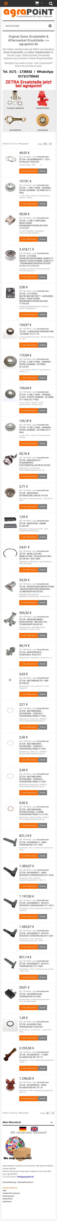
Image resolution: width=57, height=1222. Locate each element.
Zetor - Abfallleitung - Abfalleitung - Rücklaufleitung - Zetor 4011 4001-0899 (35, 556)
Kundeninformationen (11, 1193)
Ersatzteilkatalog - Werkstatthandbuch (18, 1182)
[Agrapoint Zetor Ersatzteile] (22, 1128)
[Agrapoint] (28, 9)
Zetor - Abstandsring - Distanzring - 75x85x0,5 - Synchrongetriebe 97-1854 (32, 779)
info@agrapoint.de (25, 1177)
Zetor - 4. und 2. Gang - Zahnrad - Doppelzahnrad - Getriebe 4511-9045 (35, 430)
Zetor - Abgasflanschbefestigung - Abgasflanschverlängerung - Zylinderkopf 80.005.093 (36, 589)
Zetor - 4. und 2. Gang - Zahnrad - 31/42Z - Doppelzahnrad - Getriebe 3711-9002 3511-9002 (36, 397)
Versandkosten (43, 157)
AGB (4, 1190)
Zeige (40, 144)
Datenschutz (8, 1199)
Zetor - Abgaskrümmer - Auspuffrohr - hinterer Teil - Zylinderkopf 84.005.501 (33, 621)
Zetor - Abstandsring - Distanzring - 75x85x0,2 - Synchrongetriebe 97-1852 (32, 713)
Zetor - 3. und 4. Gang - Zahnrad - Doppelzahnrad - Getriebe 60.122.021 (35, 364)
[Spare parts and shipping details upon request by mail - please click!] (18, 1136)
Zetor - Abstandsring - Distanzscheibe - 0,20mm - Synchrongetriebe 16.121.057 (33, 812)
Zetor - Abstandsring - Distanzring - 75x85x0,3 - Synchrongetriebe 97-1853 (32, 746)
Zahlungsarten (8, 1196)
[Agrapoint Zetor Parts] (34, 1128)
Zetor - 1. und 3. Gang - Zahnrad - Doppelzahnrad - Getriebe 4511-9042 (35, 190)
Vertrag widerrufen (10, 1188)
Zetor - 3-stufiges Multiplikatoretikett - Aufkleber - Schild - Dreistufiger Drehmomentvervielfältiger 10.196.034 (36, 299)
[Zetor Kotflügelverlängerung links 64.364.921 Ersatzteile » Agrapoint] (10, 159)
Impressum (7, 1201)
